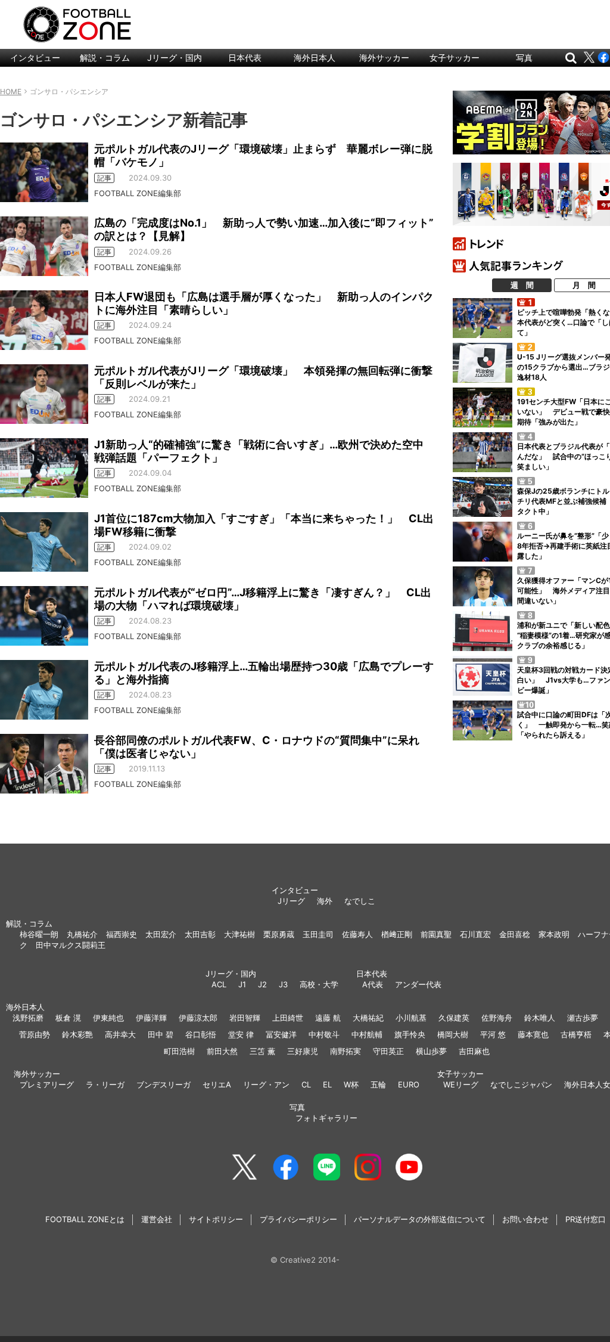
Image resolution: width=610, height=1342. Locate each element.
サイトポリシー (216, 1219)
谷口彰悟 (200, 1034)
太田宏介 (160, 934)
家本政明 (554, 934)
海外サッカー (384, 57)
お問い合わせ (525, 1219)
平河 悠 (493, 1034)
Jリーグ (291, 901)
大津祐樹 (239, 934)
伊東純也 (108, 1017)
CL (306, 1084)
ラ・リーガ (105, 1084)
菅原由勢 (34, 1034)
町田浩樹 (179, 1051)
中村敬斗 (324, 1034)
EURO (408, 1084)
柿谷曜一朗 (39, 934)
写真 (524, 57)
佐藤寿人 (357, 934)
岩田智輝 (244, 1017)
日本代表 (245, 57)
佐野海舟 (496, 1017)
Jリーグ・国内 (174, 57)
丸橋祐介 (82, 934)
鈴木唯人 (539, 1017)
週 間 (522, 285)
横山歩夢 (431, 1051)
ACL (218, 984)
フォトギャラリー (326, 1118)
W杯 (351, 1084)
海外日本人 (314, 57)
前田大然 (222, 1051)
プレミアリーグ (47, 1084)
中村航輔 (366, 1034)
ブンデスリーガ (163, 1084)
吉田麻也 (474, 1051)
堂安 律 (241, 1034)
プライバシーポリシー (298, 1219)
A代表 (372, 984)
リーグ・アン (266, 1084)
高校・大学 (319, 984)
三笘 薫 (262, 1051)
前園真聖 (436, 934)
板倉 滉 (68, 1017)
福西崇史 (121, 934)
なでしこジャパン (521, 1084)
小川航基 (411, 1017)
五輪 (378, 1084)
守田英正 (388, 1051)
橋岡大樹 (452, 1034)
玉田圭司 (318, 934)
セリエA (217, 1084)
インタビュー (35, 57)
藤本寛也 (533, 1034)
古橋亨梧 (576, 1034)
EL (327, 1084)
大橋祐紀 (368, 1017)
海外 (324, 901)
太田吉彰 (200, 934)
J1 (242, 984)
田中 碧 (160, 1034)
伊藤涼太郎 (198, 1017)
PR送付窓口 (585, 1219)
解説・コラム (105, 57)
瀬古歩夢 (582, 1017)
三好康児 (302, 1051)
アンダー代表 (418, 984)
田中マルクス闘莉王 (70, 945)
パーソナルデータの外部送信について (419, 1219)
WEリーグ (460, 1084)
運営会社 (156, 1219)
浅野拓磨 (28, 1017)
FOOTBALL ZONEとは (85, 1219)
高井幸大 (120, 1034)
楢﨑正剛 (396, 934)
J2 (262, 984)
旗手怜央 (409, 1034)
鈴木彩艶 (77, 1034)
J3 (283, 984)
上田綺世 (287, 1017)
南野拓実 (345, 1051)
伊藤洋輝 (151, 1017)
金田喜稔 (514, 934)
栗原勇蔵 (278, 934)
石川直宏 (475, 934)
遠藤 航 (328, 1017)
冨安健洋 (281, 1034)
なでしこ (359, 901)
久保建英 (453, 1017)
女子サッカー (455, 57)
